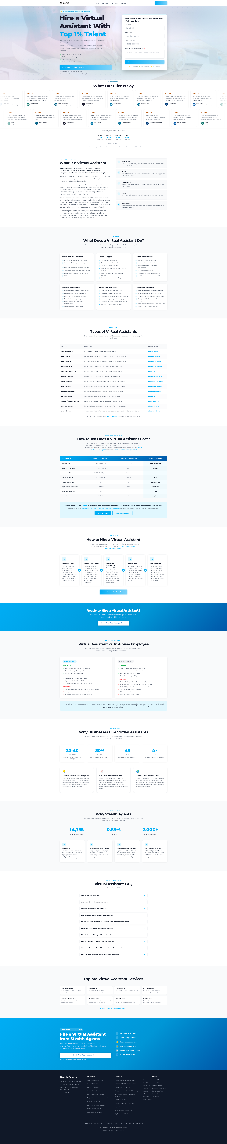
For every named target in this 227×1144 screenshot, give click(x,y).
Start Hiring (160, 3)
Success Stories (157, 1085)
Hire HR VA (151, 396)
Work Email (129, 32)
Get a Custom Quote (122, 513)
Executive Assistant (93, 1087)
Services (105, 3)
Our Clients (155, 1082)
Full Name (128, 24)
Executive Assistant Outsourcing (125, 1080)
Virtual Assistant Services (95, 1080)
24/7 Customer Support (94, 1112)
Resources (146, 1091)
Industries (146, 1094)
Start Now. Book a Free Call (112, 592)
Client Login (114, 3)
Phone (130, 40)
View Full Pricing (102, 513)
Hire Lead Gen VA (154, 391)
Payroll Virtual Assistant (94, 1108)
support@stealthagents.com (68, 1093)
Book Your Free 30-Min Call (72, 67)
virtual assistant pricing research (125, 450)
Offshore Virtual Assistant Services (125, 1084)
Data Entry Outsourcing (122, 1087)
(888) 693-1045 (64, 1090)
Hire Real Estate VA (154, 361)
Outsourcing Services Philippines (125, 1103)
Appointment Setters (93, 1101)
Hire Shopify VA (153, 401)
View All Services (92, 1084)
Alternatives (146, 1085)
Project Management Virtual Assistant (99, 1098)
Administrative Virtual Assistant (96, 1091)
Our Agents (155, 1080)
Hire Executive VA (154, 356)
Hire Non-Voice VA (154, 411)
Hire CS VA (151, 371)
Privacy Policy (156, 1094)
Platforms (146, 1082)
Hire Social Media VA (155, 381)
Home (97, 3)
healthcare (72, 189)
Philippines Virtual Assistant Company (126, 1091)
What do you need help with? (135, 48)
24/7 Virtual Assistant (121, 1114)
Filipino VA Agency (120, 1107)
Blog (144, 1080)
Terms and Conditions (158, 1088)
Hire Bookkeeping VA (155, 376)
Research (145, 1088)
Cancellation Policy (158, 1091)
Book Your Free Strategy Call (112, 623)
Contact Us (124, 3)
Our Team (146, 1097)
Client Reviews (147, 1099)
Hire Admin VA (153, 351)
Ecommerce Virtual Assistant (96, 1105)
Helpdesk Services (120, 1100)
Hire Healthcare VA (154, 386)
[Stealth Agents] (64, 3)
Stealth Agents (68, 1077)
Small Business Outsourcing (123, 1110)
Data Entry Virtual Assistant (95, 1094)
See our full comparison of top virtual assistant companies (101, 509)
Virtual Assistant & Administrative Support (125, 1095)
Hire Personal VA (153, 406)
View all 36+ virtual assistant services (112, 1009)
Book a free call (112, 416)
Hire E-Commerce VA (155, 366)
